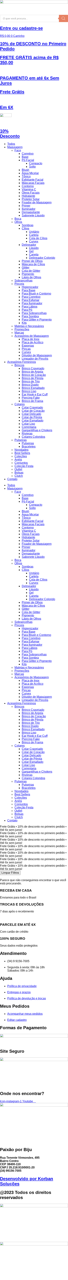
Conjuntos (21, 462)
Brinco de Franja (32, 400)
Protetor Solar (31, 199)
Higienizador (30, 287)
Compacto (35, 163)
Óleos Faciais (31, 192)
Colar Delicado (31, 414)
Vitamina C (29, 189)
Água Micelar (30, 173)
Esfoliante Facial (32, 179)
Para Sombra (30, 316)
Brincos (19, 365)
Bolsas (19, 472)
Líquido (34, 248)
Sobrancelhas (23, 280)
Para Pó (27, 309)
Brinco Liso (29, 391)
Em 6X (6, 107)
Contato (12, 479)
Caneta (33, 254)
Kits (24, 322)
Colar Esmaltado (32, 420)
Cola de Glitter (31, 270)
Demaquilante (31, 212)
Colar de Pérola (32, 417)
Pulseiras (21, 440)
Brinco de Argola (32, 371)
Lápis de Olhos (31, 277)
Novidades (21, 449)
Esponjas (28, 345)
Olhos (18, 221)
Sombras (27, 225)
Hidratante (28, 195)
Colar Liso (28, 423)
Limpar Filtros (10, 872)
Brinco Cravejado (33, 368)
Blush (25, 169)
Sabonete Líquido (33, 215)
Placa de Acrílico (32, 342)
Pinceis (19, 283)
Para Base (28, 290)
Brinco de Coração (34, 374)
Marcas (19, 332)
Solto (32, 166)
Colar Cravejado (32, 407)
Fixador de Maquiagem (36, 202)
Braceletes (29, 446)
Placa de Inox (30, 339)
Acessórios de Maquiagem (32, 335)
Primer (26, 205)
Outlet (18, 469)
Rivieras (27, 433)
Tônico (26, 176)
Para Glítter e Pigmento (37, 319)
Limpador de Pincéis (35, 358)
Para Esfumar (30, 300)
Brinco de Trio (31, 381)
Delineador (29, 244)
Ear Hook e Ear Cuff (35, 394)
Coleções (21, 456)
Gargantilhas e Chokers (37, 430)
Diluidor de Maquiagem (37, 355)
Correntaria (29, 427)
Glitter (25, 267)
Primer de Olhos (32, 261)
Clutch (19, 475)
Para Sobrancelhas (34, 313)
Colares (20, 404)
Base (25, 156)
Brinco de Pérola (32, 378)
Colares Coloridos (33, 436)
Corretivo (28, 153)
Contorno (28, 186)
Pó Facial (28, 160)
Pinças (26, 348)
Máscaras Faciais (33, 182)
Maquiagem (14, 147)
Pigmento (28, 274)
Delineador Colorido (42, 257)
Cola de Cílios (38, 238)
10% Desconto (10, 134)
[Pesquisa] (63, 18)
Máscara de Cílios (33, 264)
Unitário (34, 231)
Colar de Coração (33, 410)
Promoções (22, 329)
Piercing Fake (31, 397)
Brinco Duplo (30, 384)
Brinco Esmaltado (33, 387)
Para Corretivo (31, 296)
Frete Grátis (12, 91)
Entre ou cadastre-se (21, 28)
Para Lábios (29, 306)
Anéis (18, 459)
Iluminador (28, 208)
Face (18, 150)
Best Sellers (22, 453)
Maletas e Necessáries (29, 326)
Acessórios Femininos (21, 361)
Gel (31, 251)
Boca (18, 218)
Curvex (33, 241)
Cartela (33, 235)
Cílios (25, 228)
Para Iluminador (32, 303)
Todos (11, 143)
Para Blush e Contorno (36, 293)
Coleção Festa (24, 466)
